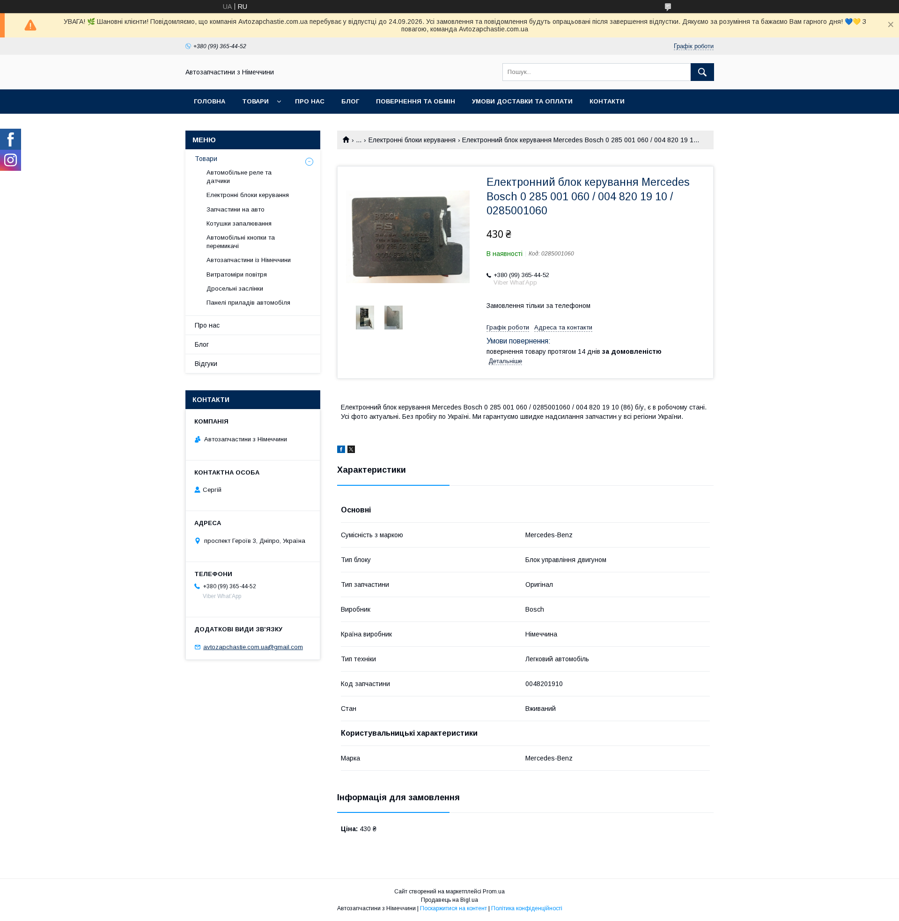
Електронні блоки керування (412, 140)
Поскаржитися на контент (453, 908)
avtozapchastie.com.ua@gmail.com (253, 647)
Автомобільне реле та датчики (239, 176)
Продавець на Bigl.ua (449, 900)
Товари (255, 101)
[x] (351, 450)
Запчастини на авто (235, 209)
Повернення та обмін (415, 101)
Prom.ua (494, 891)
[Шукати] (702, 72)
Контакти (607, 101)
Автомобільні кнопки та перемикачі (240, 241)
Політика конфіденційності (526, 908)
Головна (209, 101)
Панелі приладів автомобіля (248, 302)
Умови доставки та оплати (522, 101)
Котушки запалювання (239, 223)
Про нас (309, 101)
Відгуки (206, 363)
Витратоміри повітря (236, 274)
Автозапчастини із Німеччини (248, 259)
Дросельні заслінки (234, 288)
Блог (350, 101)
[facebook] (341, 450)
